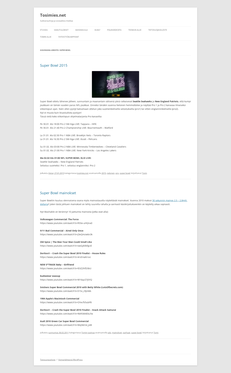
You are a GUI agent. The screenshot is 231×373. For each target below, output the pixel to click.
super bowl (125, 173)
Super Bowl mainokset (58, 192)
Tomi (144, 173)
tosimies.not (82, 173)
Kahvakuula (81, 30)
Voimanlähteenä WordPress (70, 359)
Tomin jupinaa (88, 332)
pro (117, 173)
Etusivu (44, 30)
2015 (104, 173)
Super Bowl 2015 (53, 65)
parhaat (126, 332)
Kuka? (97, 30)
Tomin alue (45, 37)
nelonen (111, 173)
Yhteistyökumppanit (68, 37)
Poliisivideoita (114, 30)
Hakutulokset (61, 30)
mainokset (117, 332)
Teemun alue (134, 30)
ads (109, 332)
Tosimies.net (53, 15)
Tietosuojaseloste (157, 30)
